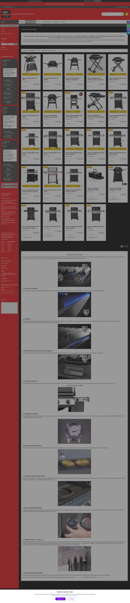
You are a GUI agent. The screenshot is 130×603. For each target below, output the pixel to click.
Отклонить (71, 598)
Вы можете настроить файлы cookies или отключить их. (64, 595)
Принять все (60, 598)
